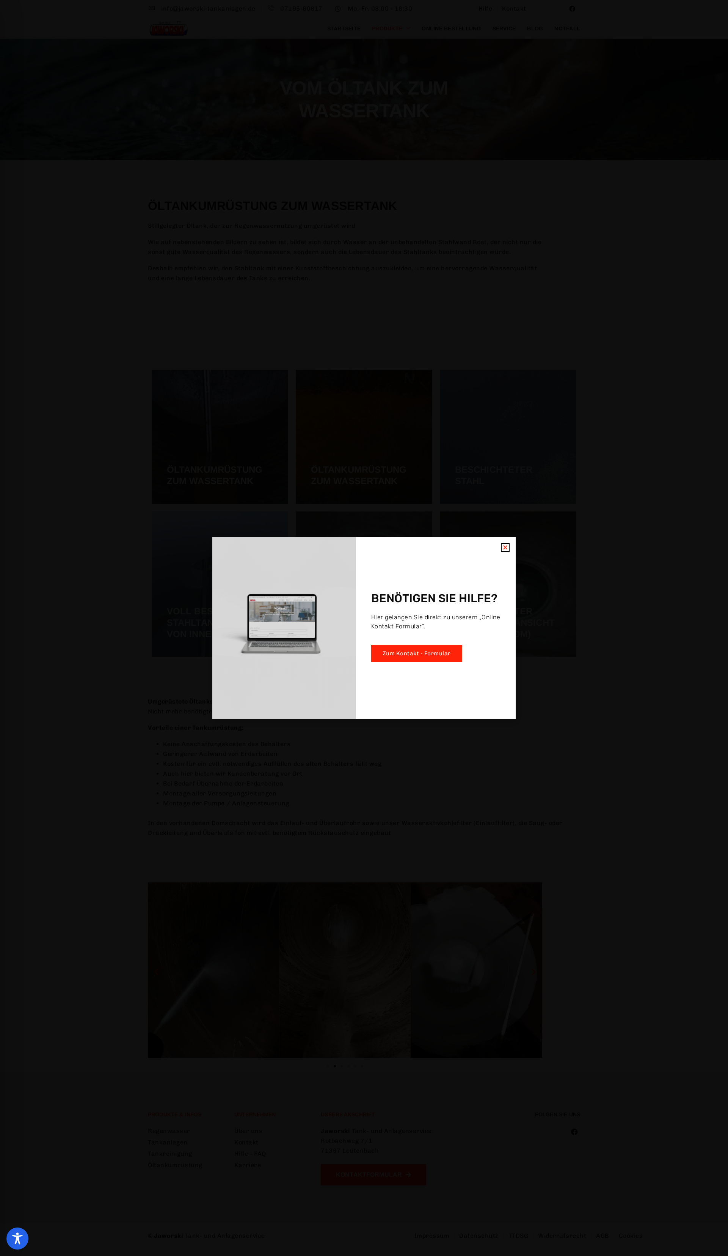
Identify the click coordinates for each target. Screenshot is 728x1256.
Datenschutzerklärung (370, 669)
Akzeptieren (287, 651)
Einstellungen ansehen (427, 651)
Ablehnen (350, 651)
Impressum (413, 669)
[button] (466, 587)
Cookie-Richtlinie (321, 669)
